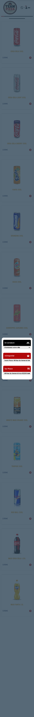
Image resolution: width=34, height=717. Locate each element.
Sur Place (9, 369)
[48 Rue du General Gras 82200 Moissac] (17, 374)
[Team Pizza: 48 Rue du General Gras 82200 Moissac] (17, 361)
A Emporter (9, 356)
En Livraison (10, 343)
